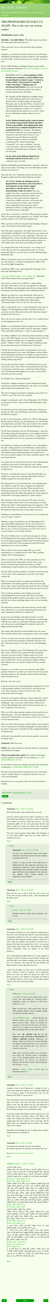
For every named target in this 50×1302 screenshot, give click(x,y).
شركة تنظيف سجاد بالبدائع (16, 1244)
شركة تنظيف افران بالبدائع (16, 1223)
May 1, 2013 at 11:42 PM (24, 1085)
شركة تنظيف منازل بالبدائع (16, 1206)
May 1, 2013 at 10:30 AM (24, 890)
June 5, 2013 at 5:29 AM (24, 1143)
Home (25, 1300)
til (13, 910)
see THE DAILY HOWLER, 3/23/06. (24, 767)
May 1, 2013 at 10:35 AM (24, 929)
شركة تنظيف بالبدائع (14, 1246)
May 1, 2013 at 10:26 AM (24, 809)
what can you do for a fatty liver (22, 1153)
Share (5, 796)
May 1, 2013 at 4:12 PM (23, 910)
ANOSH (10, 1163)
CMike (15, 993)
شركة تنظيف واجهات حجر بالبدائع (18, 1178)
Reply (9, 841)
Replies (11, 846)
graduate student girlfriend (30, 1069)
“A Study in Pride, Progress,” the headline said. (18, 276)
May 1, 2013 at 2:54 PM (30, 850)
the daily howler (14, 7)
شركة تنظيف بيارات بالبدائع (16, 1204)
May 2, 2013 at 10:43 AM (26, 994)
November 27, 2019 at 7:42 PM (23, 1164)
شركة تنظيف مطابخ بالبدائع (16, 1220)
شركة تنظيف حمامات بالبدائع (16, 1241)
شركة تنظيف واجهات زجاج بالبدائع (18, 1181)
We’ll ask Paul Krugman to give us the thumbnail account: (24, 69)
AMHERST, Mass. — (24, 1018)
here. (27, 1071)
